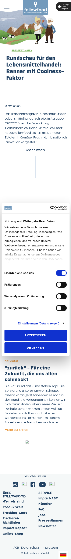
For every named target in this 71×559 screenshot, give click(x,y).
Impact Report (15, 528)
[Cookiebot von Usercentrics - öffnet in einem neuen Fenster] (50, 208)
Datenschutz (30, 548)
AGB (16, 548)
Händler (45, 504)
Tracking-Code (15, 513)
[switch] (61, 285)
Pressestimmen (22, 50)
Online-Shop (13, 534)
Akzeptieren (35, 335)
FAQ (41, 509)
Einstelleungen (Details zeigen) (38, 323)
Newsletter (47, 526)
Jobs (42, 515)
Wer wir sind (13, 501)
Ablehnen (35, 347)
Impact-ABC (48, 498)
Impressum (50, 548)
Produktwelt (13, 507)
